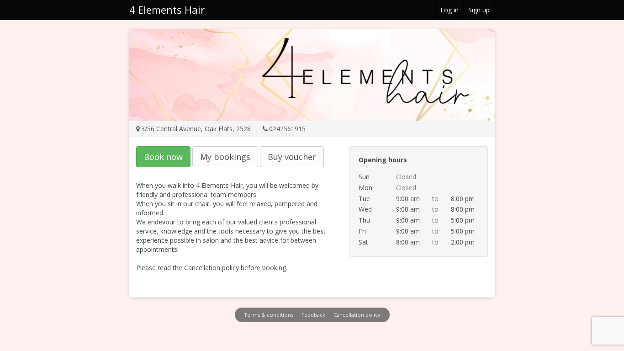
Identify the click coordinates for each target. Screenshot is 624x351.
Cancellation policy (357, 314)
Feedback (313, 314)
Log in (449, 9)
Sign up (479, 9)
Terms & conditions (268, 314)
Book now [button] (163, 156)
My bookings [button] (225, 156)
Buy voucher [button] (292, 156)
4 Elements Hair (167, 9)
